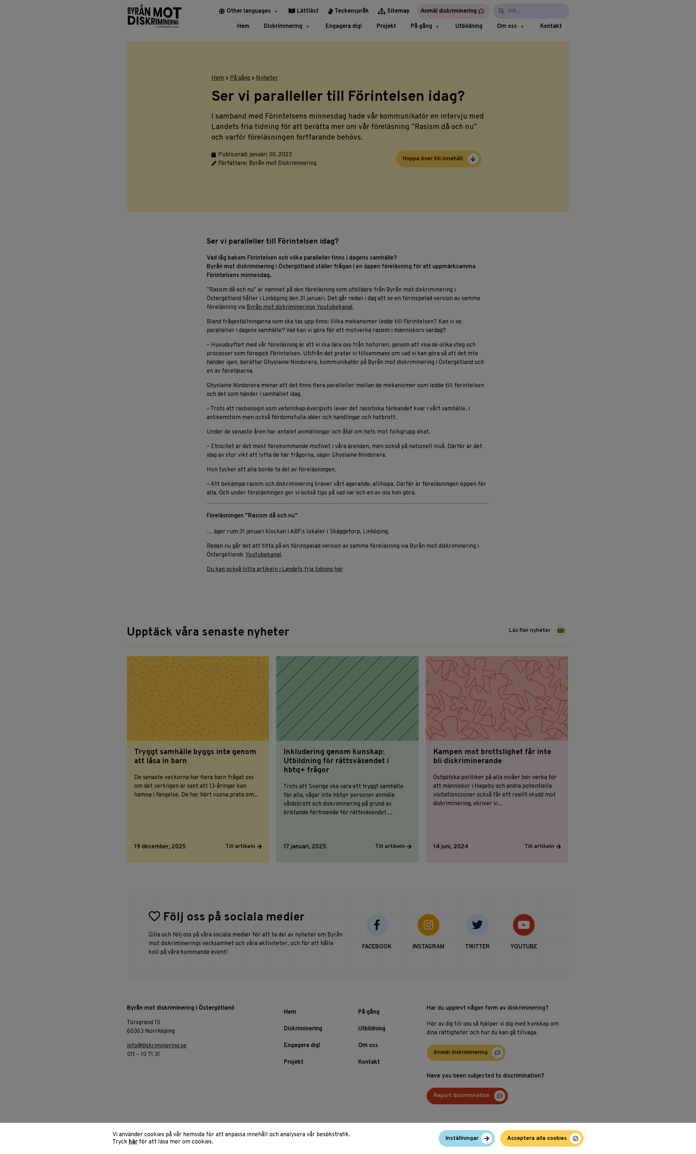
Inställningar (462, 1138)
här (133, 1142)
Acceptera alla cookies (537, 1138)
